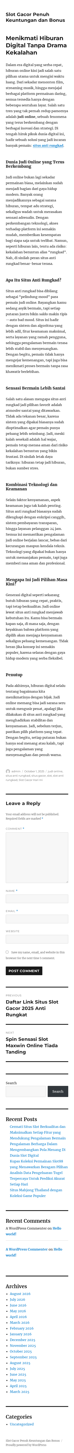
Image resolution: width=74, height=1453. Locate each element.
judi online (55, 771)
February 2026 (22, 1328)
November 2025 (23, 1346)
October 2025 (21, 1351)
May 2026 (18, 1311)
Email (12, 911)
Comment (15, 829)
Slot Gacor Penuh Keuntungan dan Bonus (35, 17)
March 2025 (19, 1392)
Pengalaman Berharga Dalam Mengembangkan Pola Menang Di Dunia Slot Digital (37, 1150)
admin (16, 771)
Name (12, 891)
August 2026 (20, 1294)
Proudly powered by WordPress (26, 1445)
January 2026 (21, 1334)
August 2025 (20, 1363)
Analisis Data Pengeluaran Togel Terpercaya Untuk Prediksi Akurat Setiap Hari (37, 1178)
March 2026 (20, 1322)
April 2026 (18, 1317)
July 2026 (17, 1299)
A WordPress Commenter (27, 1249)
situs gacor (38, 775)
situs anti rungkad (48, 145)
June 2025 (18, 1374)
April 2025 (18, 1386)
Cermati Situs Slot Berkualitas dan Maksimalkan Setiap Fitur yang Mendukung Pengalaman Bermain (38, 1132)
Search (11, 1083)
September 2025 (23, 1357)
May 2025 (18, 1380)
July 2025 (17, 1369)
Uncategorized (22, 1424)
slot (49, 775)
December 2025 (22, 1340)
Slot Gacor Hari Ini (31, 780)
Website (13, 931)
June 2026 (18, 1305)
